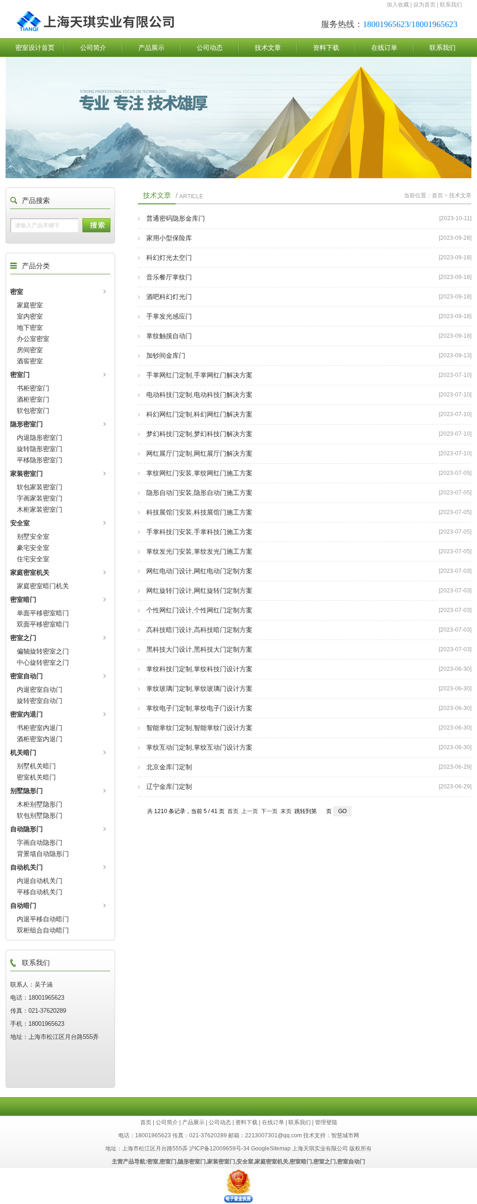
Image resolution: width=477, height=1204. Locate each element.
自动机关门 (26, 867)
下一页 (269, 811)
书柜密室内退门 (39, 727)
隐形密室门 (26, 424)
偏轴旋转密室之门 (43, 651)
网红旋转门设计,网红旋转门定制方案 (199, 590)
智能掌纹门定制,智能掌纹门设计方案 (199, 727)
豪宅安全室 (33, 547)
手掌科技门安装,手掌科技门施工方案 (199, 532)
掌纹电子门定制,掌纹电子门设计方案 (199, 708)
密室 (16, 291)
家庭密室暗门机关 (43, 586)
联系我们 (451, 4)
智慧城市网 (345, 1135)
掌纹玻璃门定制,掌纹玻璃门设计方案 (199, 688)
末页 (286, 811)
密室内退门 (26, 714)
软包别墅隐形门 (39, 815)
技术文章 (268, 47)
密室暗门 (23, 599)
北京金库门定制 (169, 767)
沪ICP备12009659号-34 (219, 1148)
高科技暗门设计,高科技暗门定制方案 (199, 629)
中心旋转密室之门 (43, 662)
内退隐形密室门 (39, 437)
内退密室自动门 (39, 689)
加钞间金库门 (165, 355)
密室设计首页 (35, 47)
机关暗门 (23, 752)
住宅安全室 (33, 559)
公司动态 (210, 47)
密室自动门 (26, 676)
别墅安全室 (33, 536)
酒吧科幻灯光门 (169, 296)
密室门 (20, 374)
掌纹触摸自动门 (169, 336)
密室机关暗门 (36, 777)
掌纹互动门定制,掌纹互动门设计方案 (199, 747)
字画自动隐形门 (39, 842)
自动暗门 (23, 905)
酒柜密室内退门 (39, 739)
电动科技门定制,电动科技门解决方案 (199, 394)
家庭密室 (30, 305)
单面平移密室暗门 (43, 613)
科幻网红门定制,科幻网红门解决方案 (199, 414)
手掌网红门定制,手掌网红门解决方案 (199, 375)
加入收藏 (398, 4)
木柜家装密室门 (39, 509)
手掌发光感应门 (169, 316)
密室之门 (23, 637)
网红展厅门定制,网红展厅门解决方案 (199, 453)
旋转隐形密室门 (39, 448)
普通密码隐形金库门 (175, 218)
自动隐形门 (26, 829)
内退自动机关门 (39, 880)
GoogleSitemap (271, 1148)
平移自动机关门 (39, 892)
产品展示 (151, 47)
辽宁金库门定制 (169, 786)
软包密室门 (33, 410)
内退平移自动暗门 (43, 919)
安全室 (20, 523)
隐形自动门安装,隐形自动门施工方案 (199, 492)
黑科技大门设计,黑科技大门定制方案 (199, 649)
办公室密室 (33, 338)
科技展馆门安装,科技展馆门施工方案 (199, 512)
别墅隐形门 (26, 790)
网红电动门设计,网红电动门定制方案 (199, 571)
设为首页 (424, 4)
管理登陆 (326, 1122)
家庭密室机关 (29, 572)
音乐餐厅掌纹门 (169, 277)
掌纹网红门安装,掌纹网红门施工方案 (199, 473)
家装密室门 (26, 473)
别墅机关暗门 (36, 766)
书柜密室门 (33, 388)
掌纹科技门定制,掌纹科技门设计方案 (199, 669)
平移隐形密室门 (39, 460)
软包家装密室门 (39, 487)
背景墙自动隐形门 (43, 853)
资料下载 (326, 47)
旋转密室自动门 (39, 700)
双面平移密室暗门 (43, 624)
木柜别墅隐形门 (39, 804)
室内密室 (30, 316)
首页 (437, 195)
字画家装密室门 (39, 498)
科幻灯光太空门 (169, 257)
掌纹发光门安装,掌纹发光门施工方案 (199, 551)
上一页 (249, 811)
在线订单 (384, 47)
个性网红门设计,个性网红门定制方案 (199, 610)
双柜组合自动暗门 (43, 930)
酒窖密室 (30, 361)
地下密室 (30, 327)
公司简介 (93, 47)
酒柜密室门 (33, 399)
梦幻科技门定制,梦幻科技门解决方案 (199, 434)
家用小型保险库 (169, 238)
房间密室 (30, 350)
